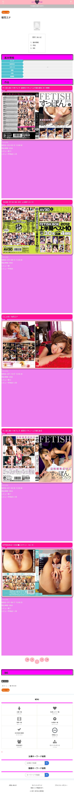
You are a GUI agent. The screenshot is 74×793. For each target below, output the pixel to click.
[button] (63, 400)
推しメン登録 (6, 12)
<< (28, 659)
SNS (34, 48)
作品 (34, 45)
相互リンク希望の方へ (37, 788)
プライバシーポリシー (61, 785)
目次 (34, 37)
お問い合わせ (13, 785)
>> (47, 659)
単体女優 (5, 681)
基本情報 (36, 42)
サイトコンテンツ (37, 785)
